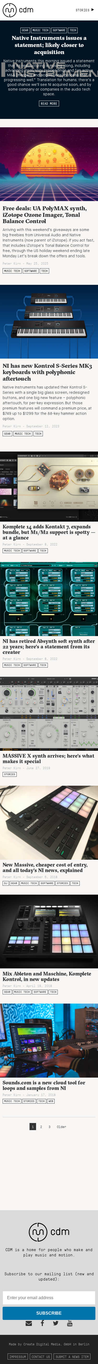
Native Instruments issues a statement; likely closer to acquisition (49, 45)
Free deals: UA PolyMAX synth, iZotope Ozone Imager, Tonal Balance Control (45, 214)
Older (61, 1126)
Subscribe (49, 1313)
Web (51, 1101)
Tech (73, 30)
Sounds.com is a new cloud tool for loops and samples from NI (44, 1085)
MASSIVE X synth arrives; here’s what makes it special (48, 758)
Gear (25, 30)
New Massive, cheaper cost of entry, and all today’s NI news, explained (45, 867)
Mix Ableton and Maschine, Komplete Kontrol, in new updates (47, 976)
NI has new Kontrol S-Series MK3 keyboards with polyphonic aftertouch (47, 372)
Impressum (17, 1356)
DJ (5, 883)
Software (59, 30)
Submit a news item (72, 1356)
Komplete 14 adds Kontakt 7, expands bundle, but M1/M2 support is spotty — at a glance (49, 532)
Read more (49, 103)
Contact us (41, 1356)
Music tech (40, 30)
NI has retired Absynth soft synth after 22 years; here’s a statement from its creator (49, 646)
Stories (9, 774)
